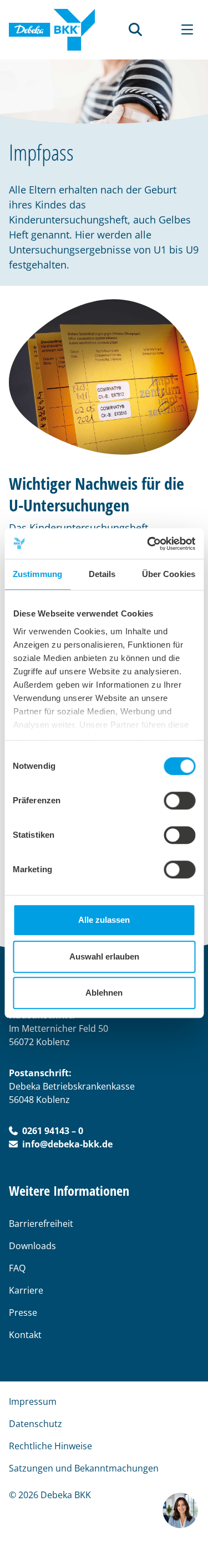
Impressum (33, 1401)
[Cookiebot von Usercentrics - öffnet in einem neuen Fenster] (148, 543)
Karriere (26, 1290)
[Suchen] (135, 29)
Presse (23, 1312)
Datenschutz (35, 1424)
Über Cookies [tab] (168, 574)
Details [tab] (102, 574)
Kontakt (25, 1335)
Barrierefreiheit (41, 1223)
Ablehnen (104, 992)
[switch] (179, 800)
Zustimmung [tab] (37, 574)
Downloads (32, 1246)
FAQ (17, 1268)
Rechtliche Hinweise (50, 1446)
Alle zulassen (104, 919)
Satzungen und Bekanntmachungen (84, 1468)
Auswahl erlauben (104, 956)
